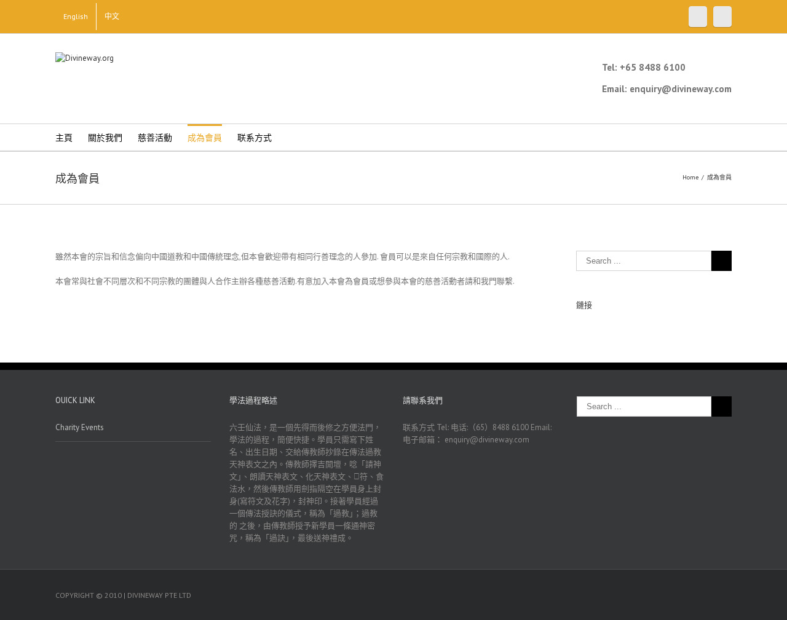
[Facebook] (698, 16)
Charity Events (79, 427)
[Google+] (722, 16)
